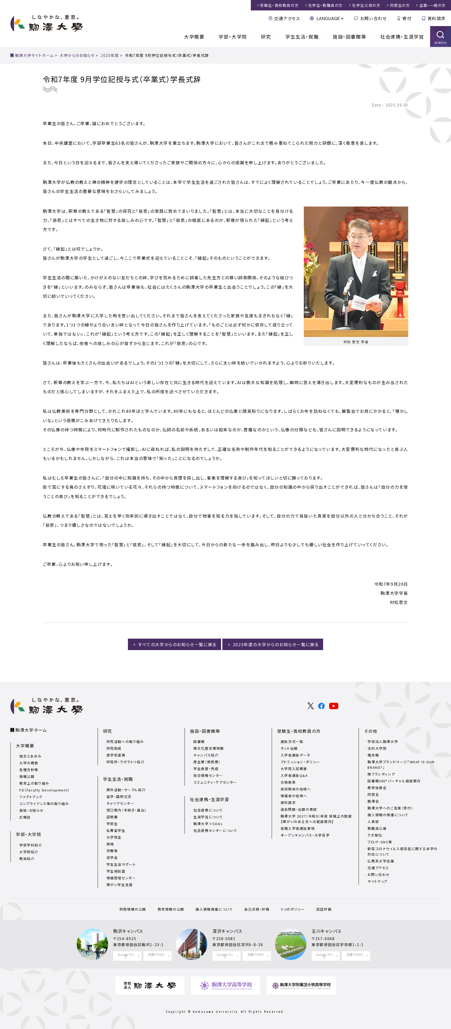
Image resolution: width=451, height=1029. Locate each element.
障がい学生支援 (119, 884)
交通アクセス (287, 18)
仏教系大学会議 (380, 860)
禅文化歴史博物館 (208, 748)
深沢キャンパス (227, 931)
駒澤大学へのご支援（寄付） (390, 808)
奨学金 (112, 857)
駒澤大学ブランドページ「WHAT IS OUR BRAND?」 (401, 764)
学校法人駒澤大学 (382, 741)
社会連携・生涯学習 (402, 36)
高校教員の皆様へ (296, 788)
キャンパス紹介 (205, 755)
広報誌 (25, 817)
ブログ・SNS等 (379, 841)
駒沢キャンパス (128, 931)
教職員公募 (377, 828)
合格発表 (288, 782)
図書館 (199, 741)
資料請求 (437, 18)
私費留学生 (116, 830)
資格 (110, 844)
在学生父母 (366, 5)
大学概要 (194, 36)
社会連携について (208, 810)
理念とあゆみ (30, 756)
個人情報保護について (214, 909)
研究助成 (114, 748)
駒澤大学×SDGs (208, 823)
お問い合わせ (373, 18)
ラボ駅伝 (374, 835)
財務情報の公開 (133, 909)
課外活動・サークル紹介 (126, 789)
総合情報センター (208, 775)
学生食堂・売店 (205, 768)
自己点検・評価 (256, 909)
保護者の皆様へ (294, 795)
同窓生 (400, 5)
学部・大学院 (232, 36)
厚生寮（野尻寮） (207, 761)
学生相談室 (116, 871)
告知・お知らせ (31, 810)
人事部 (373, 821)
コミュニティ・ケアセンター (215, 782)
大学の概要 (28, 762)
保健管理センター (121, 877)
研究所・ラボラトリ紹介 (125, 761)
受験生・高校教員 (279, 5)
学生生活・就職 (302, 36)
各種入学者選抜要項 (298, 828)
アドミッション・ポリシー (300, 761)
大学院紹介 (28, 851)
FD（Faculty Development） (44, 790)
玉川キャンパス (326, 931)
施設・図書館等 (349, 36)
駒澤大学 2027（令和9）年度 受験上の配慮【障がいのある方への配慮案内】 (316, 819)
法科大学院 (377, 748)
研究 (266, 36)
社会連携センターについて (215, 830)
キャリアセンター (120, 803)
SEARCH (441, 43)
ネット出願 (289, 748)
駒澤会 (373, 801)
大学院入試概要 (294, 768)
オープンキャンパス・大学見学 (305, 835)
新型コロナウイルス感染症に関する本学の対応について (402, 851)
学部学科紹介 (30, 845)
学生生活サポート (121, 864)
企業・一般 (432, 5)
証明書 (112, 816)
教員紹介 (26, 858)
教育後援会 (377, 787)
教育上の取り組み (34, 783)
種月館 (373, 755)
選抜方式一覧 (292, 741)
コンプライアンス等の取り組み (44, 803)
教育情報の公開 (171, 909)
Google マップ (126, 955)
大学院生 (114, 837)
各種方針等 (28, 769)
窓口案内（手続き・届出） (126, 810)
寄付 (407, 18)
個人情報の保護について (388, 814)
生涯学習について (208, 816)
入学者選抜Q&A (294, 775)
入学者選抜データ (295, 755)
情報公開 (26, 776)
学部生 (112, 823)
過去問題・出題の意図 (299, 809)
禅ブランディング (381, 774)
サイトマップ (377, 881)
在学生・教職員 (325, 5)
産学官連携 (116, 755)
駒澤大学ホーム (31, 730)
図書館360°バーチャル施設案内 (394, 780)
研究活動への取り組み (125, 741)
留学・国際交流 (119, 796)
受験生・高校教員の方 (299, 731)
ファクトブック (30, 796)
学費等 (112, 850)
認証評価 (323, 909)
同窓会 (373, 794)
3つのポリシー (293, 909)
